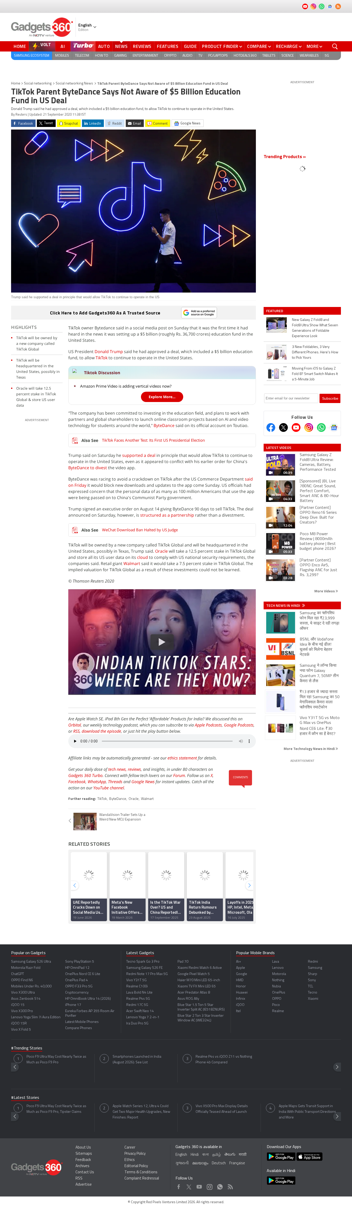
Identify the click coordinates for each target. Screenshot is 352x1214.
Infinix (240, 999)
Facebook (77, 781)
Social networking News (74, 84)
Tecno (312, 993)
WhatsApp (97, 781)
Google (241, 974)
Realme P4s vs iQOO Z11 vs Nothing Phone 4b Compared (224, 1059)
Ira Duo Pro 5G (137, 1023)
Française (237, 1163)
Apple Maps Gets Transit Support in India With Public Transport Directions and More (307, 1111)
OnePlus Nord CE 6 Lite (82, 974)
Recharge (287, 46)
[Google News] (334, 427)
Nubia (276, 986)
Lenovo (278, 968)
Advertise (84, 1185)
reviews (134, 769)
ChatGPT (17, 974)
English (181, 1155)
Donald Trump (109, 351)
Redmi (313, 962)
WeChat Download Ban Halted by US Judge (140, 529)
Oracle (161, 551)
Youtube (199, 1185)
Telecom (82, 56)
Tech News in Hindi (283, 605)
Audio (187, 56)
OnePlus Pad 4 (76, 980)
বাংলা (205, 1155)
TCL (310, 986)
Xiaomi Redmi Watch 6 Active (200, 968)
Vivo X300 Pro (22, 1011)
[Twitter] (283, 427)
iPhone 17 (73, 1005)
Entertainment (145, 56)
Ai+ (238, 962)
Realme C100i (137, 986)
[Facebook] (270, 427)
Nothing (278, 980)
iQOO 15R (19, 1023)
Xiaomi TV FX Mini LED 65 (197, 986)
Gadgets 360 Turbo (85, 775)
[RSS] (338, 6)
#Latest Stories (25, 1098)
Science (287, 56)
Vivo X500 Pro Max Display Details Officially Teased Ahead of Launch (222, 1109)
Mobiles (62, 56)
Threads (115, 781)
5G (327, 56)
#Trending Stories (26, 1048)
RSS (76, 731)
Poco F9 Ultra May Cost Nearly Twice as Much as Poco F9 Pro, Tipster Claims (56, 1109)
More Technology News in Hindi (310, 748)
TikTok (101, 358)
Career (129, 1148)
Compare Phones (78, 1028)
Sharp (312, 974)
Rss (230, 1185)
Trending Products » (285, 157)
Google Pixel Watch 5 (194, 974)
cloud (142, 557)
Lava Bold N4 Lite (139, 993)
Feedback (83, 1160)
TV (200, 56)
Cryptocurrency (77, 993)
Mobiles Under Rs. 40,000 (31, 986)
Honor (241, 986)
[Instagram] (308, 427)
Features (168, 46)
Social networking (38, 84)
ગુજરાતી (182, 1163)
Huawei (242, 993)
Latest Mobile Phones (82, 1022)
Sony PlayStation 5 (79, 962)
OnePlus (278, 993)
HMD (240, 980)
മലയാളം (200, 1163)
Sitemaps (84, 1154)
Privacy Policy (135, 1154)
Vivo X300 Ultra (23, 993)
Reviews (142, 46)
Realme (278, 1011)
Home (20, 46)
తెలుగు (229, 1155)
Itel (238, 1011)
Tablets (268, 56)
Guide (190, 46)
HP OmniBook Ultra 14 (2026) (88, 999)
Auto (104, 46)
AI (63, 46)
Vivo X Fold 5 (21, 1030)
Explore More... (162, 396)
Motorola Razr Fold (25, 968)
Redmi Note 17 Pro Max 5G (147, 974)
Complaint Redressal (141, 1179)
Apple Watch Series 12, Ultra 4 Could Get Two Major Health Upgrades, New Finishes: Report (141, 1111)
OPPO (276, 999)
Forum (179, 775)
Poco (276, 1005)
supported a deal (138, 455)
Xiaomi (313, 999)
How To (101, 56)
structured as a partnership (167, 515)
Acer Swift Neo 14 (140, 1011)
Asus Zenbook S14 (25, 999)
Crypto (170, 56)
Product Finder (220, 46)
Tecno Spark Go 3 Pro (143, 962)
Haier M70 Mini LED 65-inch (199, 980)
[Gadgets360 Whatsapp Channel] (321, 427)
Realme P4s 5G (138, 999)
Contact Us (85, 1172)
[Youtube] (296, 427)
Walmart (131, 563)
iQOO (240, 1005)
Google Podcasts (239, 725)
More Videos (325, 591)
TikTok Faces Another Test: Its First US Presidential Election (153, 440)
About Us (83, 1148)
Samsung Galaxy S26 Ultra (31, 962)
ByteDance (164, 425)
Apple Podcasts (208, 725)
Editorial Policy (136, 1166)
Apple (240, 968)
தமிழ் (216, 1155)
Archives (82, 1166)
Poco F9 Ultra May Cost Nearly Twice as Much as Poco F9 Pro (56, 1059)
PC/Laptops (218, 56)
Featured (275, 310)
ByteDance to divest (87, 468)
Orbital (74, 725)
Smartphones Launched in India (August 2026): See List (137, 1059)
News (121, 46)
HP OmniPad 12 (77, 968)
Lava (275, 962)
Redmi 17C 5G (137, 1005)
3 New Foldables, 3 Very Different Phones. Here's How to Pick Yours (315, 352)
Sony (312, 980)
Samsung (315, 968)
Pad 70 (183, 962)
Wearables (309, 56)
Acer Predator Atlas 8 (194, 993)
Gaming (120, 56)
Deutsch (219, 1163)
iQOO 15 (17, 1005)
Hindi (195, 1155)
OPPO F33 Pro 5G (79, 986)
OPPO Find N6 (22, 980)
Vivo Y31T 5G (136, 980)
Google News (143, 781)
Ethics (129, 1160)
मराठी (242, 1155)
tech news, (118, 769)
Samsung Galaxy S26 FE (144, 968)
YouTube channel (108, 788)
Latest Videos (278, 447)
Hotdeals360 (245, 56)
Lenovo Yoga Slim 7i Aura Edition (36, 1017)
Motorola (279, 974)
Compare (257, 46)
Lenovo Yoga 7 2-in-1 (143, 1017)
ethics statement (182, 758)
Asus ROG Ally (188, 999)
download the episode (101, 731)
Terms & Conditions (140, 1172)
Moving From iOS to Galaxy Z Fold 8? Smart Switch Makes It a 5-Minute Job (315, 374)
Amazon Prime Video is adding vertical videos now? (125, 386)
